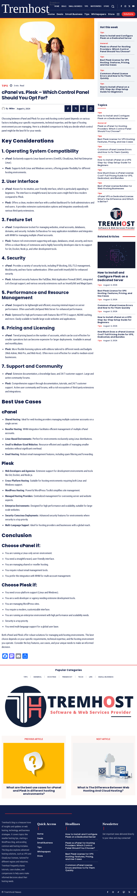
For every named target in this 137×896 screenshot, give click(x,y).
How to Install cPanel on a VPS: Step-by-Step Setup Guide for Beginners (114, 89)
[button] (112, 6)
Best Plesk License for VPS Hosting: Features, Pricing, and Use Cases (115, 62)
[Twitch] (124, 892)
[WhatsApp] (91, 108)
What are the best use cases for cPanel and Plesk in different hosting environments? (33, 791)
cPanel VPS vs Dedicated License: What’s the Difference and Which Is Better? (116, 199)
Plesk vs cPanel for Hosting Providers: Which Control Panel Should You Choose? (115, 49)
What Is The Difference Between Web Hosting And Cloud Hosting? (103, 789)
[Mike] (4, 108)
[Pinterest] (83, 108)
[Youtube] (133, 6)
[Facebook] (121, 6)
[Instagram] (125, 6)
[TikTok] (118, 892)
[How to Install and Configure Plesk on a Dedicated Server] (116, 255)
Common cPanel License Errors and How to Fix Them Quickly (115, 76)
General (104, 43)
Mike (12, 108)
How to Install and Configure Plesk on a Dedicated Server (116, 36)
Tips (5, 85)
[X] (129, 6)
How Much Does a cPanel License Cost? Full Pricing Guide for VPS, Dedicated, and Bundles (115, 175)
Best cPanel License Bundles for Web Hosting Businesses (115, 187)
